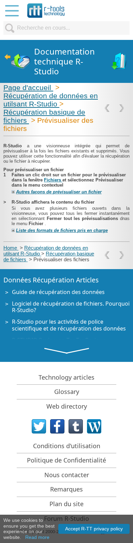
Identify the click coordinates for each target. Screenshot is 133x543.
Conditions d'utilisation (66, 446)
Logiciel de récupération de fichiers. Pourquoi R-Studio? (71, 307)
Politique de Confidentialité (66, 460)
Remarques (66, 489)
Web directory (66, 406)
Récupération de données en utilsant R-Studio (50, 100)
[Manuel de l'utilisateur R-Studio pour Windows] (119, 62)
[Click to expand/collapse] (13, 191)
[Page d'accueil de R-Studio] (17, 62)
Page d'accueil (28, 87)
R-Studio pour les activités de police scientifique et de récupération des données (69, 325)
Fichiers (53, 179)
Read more (37, 537)
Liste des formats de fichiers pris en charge (62, 230)
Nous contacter (66, 475)
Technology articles (66, 377)
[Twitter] (39, 426)
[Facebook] (57, 426)
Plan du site (66, 504)
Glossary (66, 391)
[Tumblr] (76, 426)
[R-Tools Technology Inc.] (46, 10)
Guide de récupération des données (58, 292)
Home (10, 248)
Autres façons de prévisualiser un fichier (59, 191)
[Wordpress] (94, 426)
